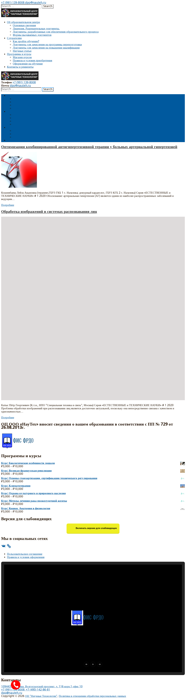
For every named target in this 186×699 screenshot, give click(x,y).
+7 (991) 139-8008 (12, 2)
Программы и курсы (19, 54)
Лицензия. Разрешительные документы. (36, 28)
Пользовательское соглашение (24, 554)
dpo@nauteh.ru (35, 2)
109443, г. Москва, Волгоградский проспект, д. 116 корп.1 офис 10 (42, 686)
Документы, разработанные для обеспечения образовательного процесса (56, 32)
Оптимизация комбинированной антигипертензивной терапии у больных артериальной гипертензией (89, 147)
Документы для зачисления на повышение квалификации (46, 48)
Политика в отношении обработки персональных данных (92, 696)
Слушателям (14, 38)
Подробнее (7, 205)
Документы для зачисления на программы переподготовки (47, 44)
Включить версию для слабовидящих (96, 528)
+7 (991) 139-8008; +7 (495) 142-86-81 (25, 690)
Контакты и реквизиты (20, 67)
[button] (86, 664)
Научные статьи (22, 51)
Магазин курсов (22, 57)
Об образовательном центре (23, 22)
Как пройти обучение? (26, 41)
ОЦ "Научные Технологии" (41, 696)
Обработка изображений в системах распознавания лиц (49, 211)
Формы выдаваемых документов (32, 35)
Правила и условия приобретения (32, 60)
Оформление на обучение (28, 64)
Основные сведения (24, 25)
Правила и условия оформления (25, 557)
